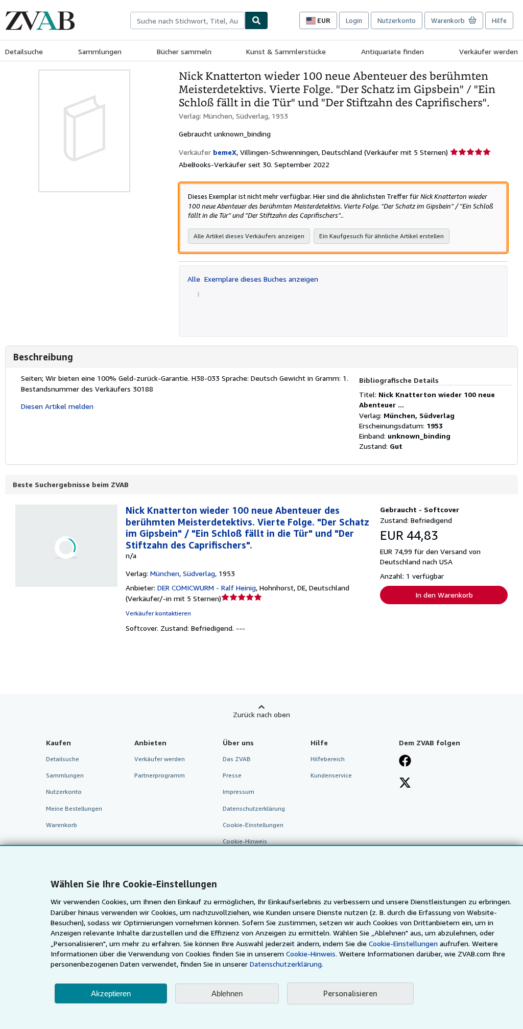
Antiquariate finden (392, 51)
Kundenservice (331, 775)
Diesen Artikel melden (57, 406)
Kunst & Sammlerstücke (286, 51)
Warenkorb (61, 825)
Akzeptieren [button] (111, 993)
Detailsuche (24, 51)
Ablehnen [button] (227, 993)
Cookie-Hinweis (245, 841)
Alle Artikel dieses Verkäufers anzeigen (249, 236)
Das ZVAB (237, 759)
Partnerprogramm (159, 775)
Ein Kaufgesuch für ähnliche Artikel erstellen (381, 236)
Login (354, 20)
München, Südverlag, (183, 573)
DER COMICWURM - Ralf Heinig (206, 587)
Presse (232, 775)
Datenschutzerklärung (254, 808)
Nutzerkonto (396, 20)
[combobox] (187, 20)
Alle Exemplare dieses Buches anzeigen (252, 279)
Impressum (238, 791)
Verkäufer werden (488, 51)
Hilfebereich (328, 759)
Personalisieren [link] (350, 993)
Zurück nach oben (261, 714)
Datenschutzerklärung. (286, 963)
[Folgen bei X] (405, 783)
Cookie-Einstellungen (403, 943)
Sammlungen (100, 51)
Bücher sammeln (184, 51)
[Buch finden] (256, 20)
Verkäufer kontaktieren (158, 613)
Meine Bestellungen (74, 808)
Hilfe (499, 20)
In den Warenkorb (444, 594)
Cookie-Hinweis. (311, 953)
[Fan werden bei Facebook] (405, 761)
